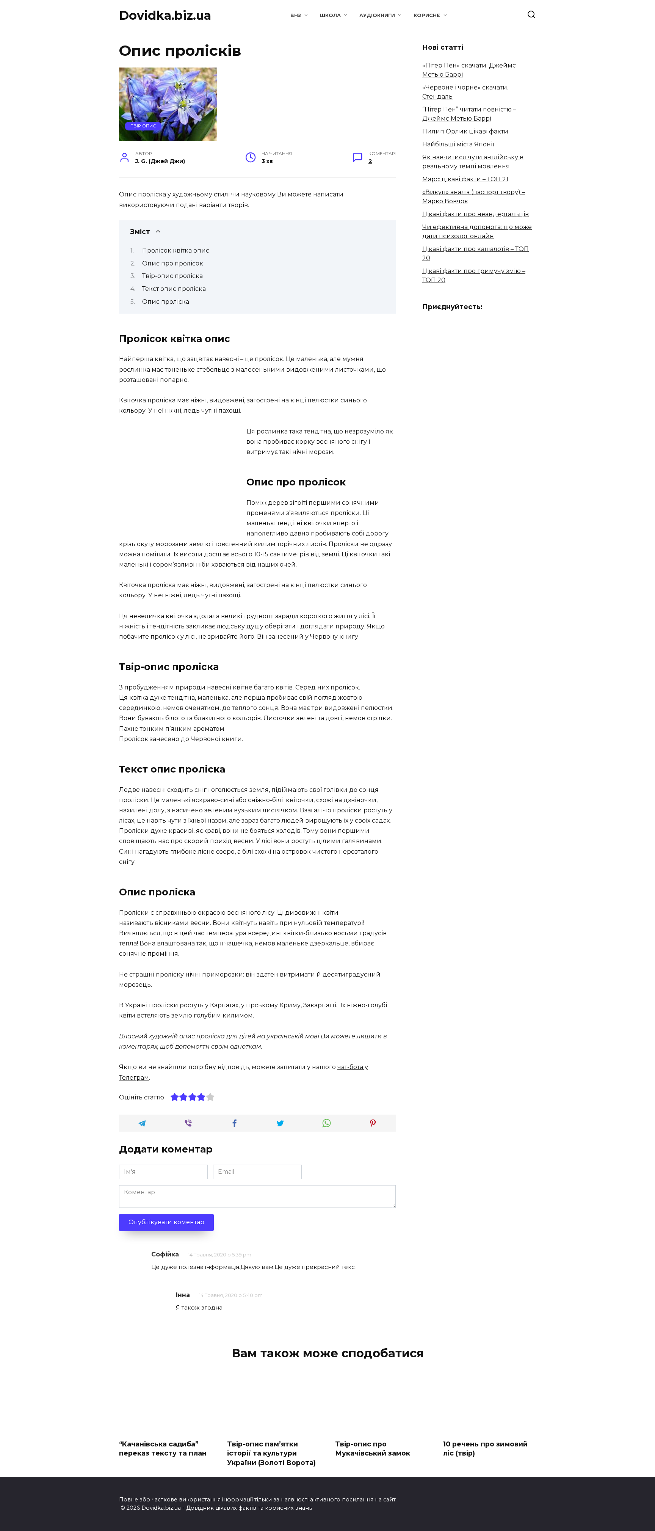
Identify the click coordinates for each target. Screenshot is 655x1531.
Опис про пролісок (172, 263)
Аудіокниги (377, 15)
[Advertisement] (182, 479)
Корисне (427, 15)
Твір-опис (143, 126)
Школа (330, 15)
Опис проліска (165, 301)
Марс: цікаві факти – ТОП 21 (465, 179)
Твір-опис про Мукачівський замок (372, 1448)
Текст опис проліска (174, 288)
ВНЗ (295, 15)
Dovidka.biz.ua (165, 15)
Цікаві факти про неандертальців (475, 214)
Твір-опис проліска (172, 276)
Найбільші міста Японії (458, 144)
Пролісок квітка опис (175, 250)
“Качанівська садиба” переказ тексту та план (163, 1448)
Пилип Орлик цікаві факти (465, 131)
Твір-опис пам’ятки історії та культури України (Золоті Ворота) (271, 1453)
